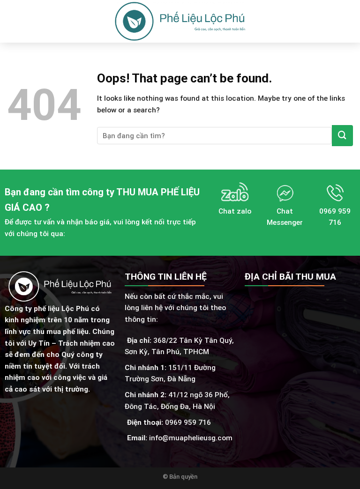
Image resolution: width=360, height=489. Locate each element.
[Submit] (342, 135)
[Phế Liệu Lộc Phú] (180, 21)
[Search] (349, 21)
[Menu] (12, 21)
